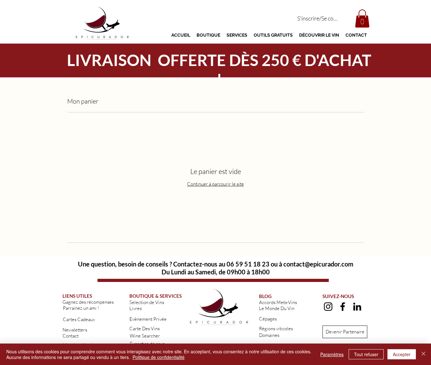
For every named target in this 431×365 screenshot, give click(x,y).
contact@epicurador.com (318, 264)
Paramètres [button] (332, 354)
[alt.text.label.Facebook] (342, 306)
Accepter (401, 354)
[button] (362, 18)
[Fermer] (423, 354)
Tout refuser (366, 354)
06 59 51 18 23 (248, 264)
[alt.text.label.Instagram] (328, 306)
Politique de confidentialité (159, 357)
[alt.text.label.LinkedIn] (357, 306)
